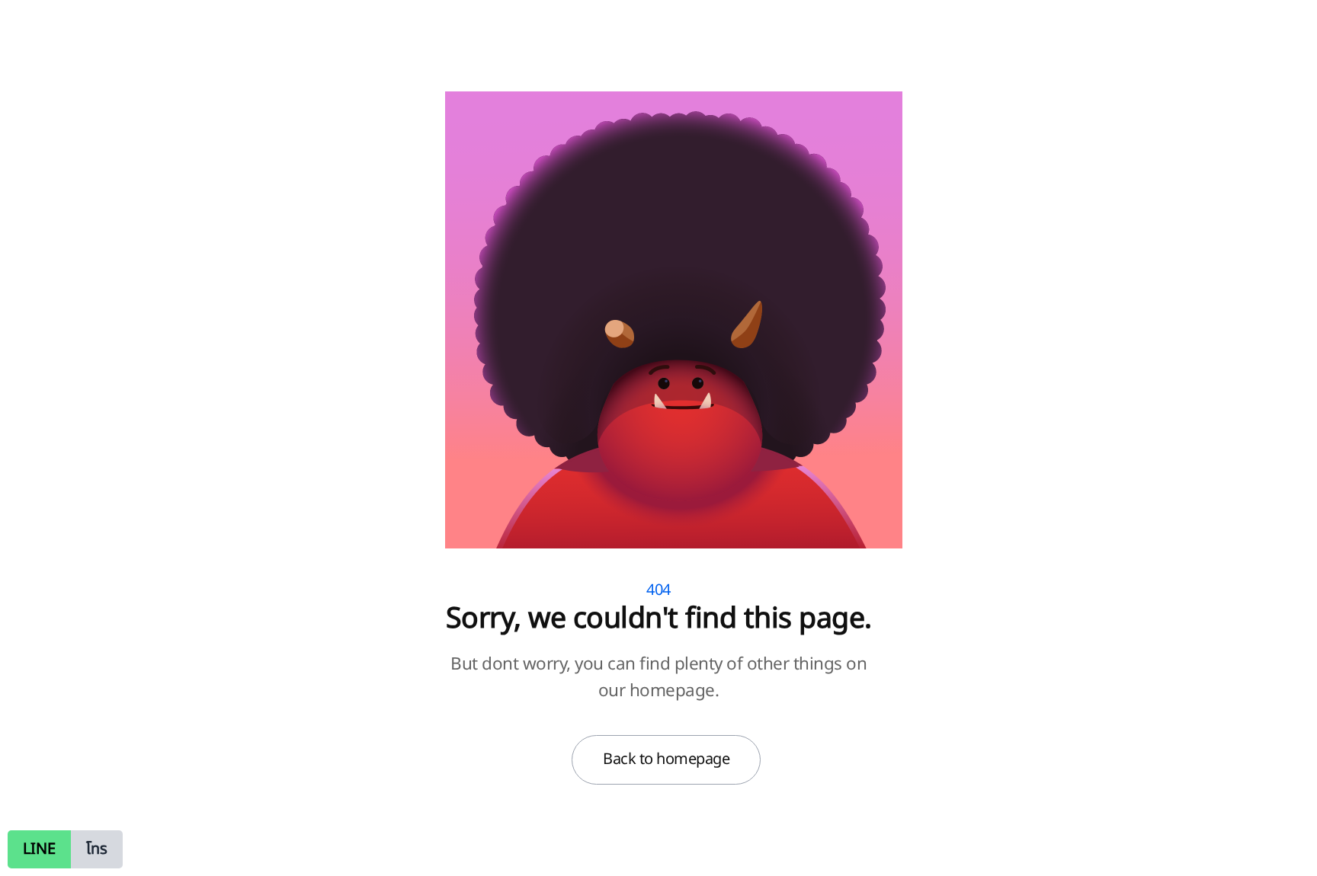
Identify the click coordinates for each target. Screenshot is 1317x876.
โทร (96, 849)
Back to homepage (666, 759)
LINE (39, 849)
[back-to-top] (1284, 845)
